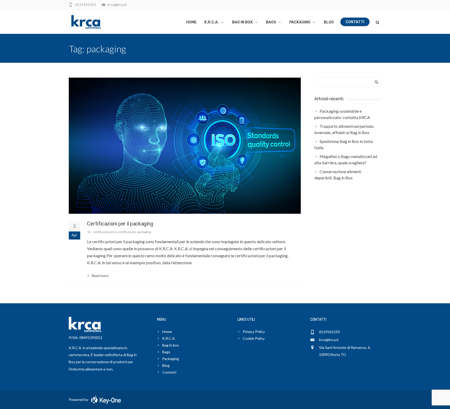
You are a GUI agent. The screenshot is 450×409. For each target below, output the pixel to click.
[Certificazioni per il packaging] (185, 145)
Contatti (355, 22)
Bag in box (242, 22)
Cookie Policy (254, 338)
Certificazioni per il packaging (120, 224)
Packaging (299, 22)
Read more (100, 276)
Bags (271, 22)
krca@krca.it (329, 339)
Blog (329, 22)
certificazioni (127, 232)
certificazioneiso (104, 232)
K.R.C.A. (211, 22)
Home (191, 22)
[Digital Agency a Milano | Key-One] (105, 399)
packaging (144, 232)
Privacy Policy (254, 331)
